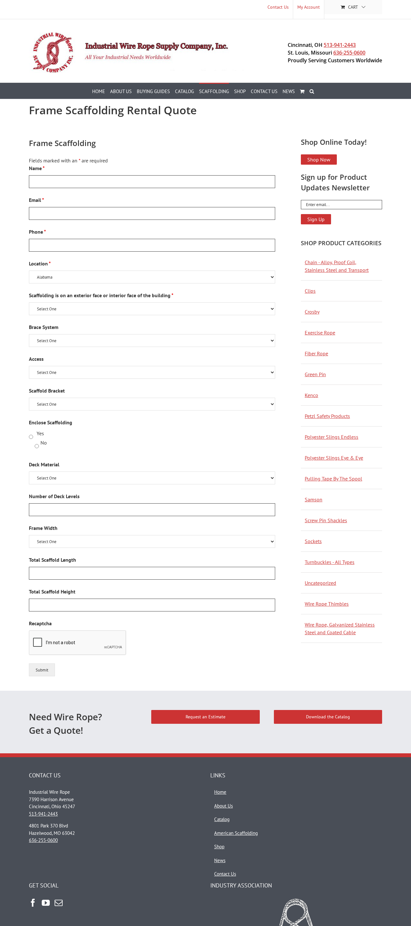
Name (37, 168)
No (43, 442)
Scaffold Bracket (47, 390)
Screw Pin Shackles (326, 520)
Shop (219, 847)
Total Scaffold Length (52, 560)
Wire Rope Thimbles (327, 604)
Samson (313, 499)
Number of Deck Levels (54, 496)
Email (36, 200)
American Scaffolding (236, 833)
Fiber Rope (316, 353)
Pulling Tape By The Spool (333, 478)
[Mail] (59, 903)
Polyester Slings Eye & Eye (334, 457)
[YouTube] (46, 903)
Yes (40, 433)
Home (220, 792)
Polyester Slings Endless (331, 437)
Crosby (312, 311)
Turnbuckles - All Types (329, 562)
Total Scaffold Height (52, 591)
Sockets (313, 541)
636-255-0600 (349, 52)
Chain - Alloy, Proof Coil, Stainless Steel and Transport (337, 266)
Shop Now (318, 159)
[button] (312, 91)
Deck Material (44, 464)
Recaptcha (40, 623)
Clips (310, 291)
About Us (223, 806)
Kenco (311, 395)
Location (40, 263)
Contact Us (225, 874)
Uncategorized (320, 583)
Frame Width (43, 528)
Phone (37, 232)
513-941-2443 (340, 44)
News (219, 860)
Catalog (222, 819)
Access (36, 359)
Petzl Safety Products (327, 416)
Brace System (43, 327)
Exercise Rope (320, 332)
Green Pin (315, 374)
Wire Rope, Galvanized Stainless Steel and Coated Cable (340, 628)
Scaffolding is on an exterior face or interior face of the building (101, 295)
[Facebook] (33, 903)
